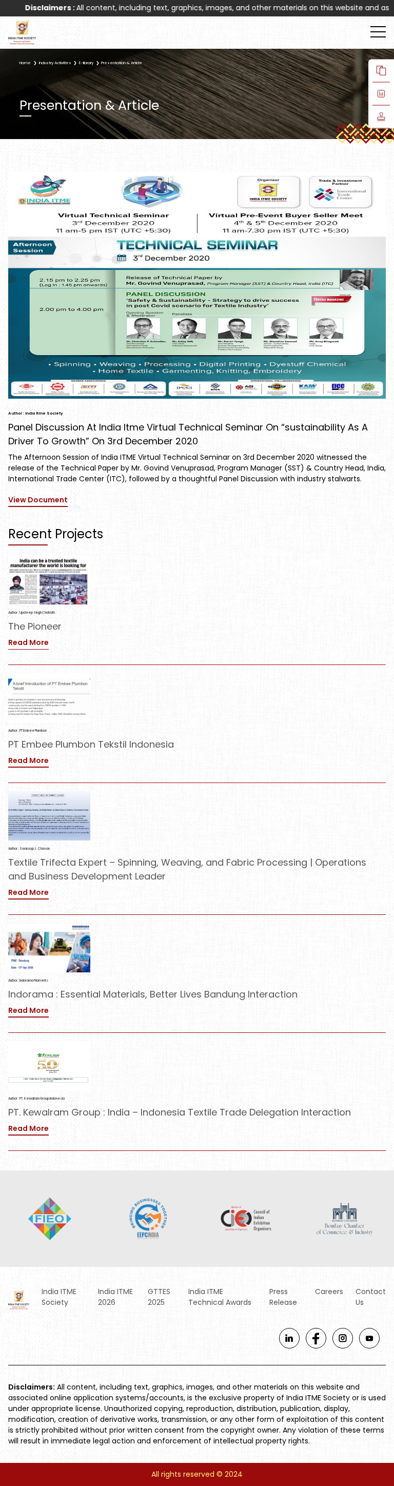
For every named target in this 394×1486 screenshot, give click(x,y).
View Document (38, 500)
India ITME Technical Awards (219, 1296)
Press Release (283, 1296)
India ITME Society (59, 1296)
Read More (28, 642)
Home (25, 63)
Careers (329, 1291)
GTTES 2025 (159, 1296)
